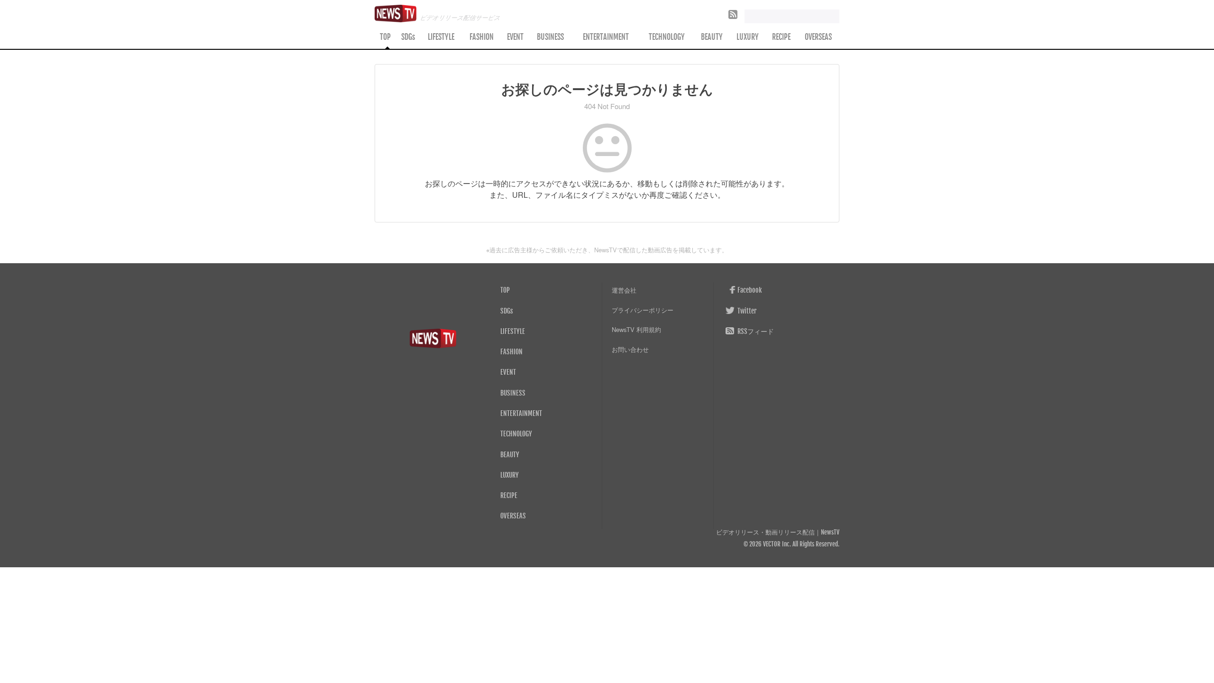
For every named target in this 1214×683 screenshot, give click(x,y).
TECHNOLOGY (667, 37)
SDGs (408, 37)
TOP (385, 37)
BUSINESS (550, 37)
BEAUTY (712, 37)
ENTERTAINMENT (606, 37)
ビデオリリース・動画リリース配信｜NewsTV (777, 532)
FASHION (481, 37)
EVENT (515, 37)
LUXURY (747, 37)
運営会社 (624, 290)
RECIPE (781, 37)
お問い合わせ (630, 349)
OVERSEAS (818, 37)
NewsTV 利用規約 (636, 329)
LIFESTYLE (441, 37)
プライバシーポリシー (642, 309)
